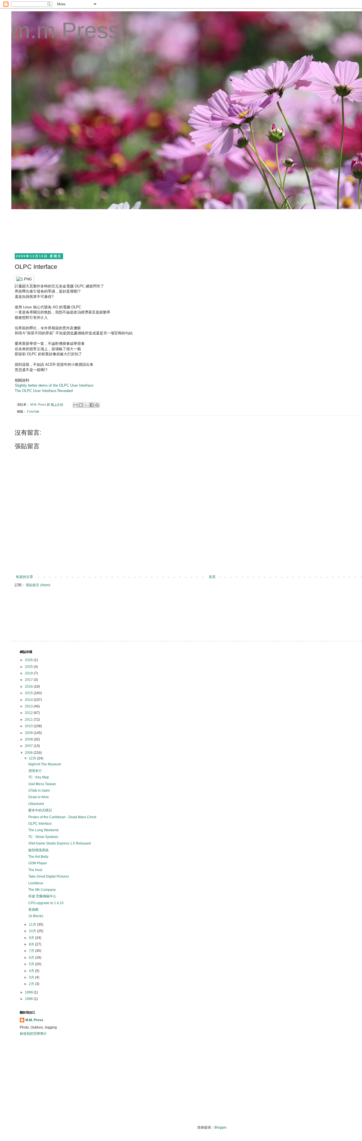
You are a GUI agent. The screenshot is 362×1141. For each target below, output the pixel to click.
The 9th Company (42, 890)
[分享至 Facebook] (91, 405)
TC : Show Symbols (43, 837)
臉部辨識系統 (38, 850)
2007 (29, 746)
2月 (32, 984)
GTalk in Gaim (39, 791)
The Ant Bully (38, 857)
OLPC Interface (40, 824)
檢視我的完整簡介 (33, 1034)
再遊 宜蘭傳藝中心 (42, 896)
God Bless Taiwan (42, 784)
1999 (29, 992)
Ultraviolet (36, 804)
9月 (32, 938)
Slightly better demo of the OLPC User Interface (54, 385)
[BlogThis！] (81, 405)
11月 (33, 924)
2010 (29, 726)
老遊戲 (33, 909)
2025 (29, 667)
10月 (33, 931)
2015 (29, 693)
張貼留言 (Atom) (38, 585)
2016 (29, 687)
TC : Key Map (38, 777)
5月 (32, 964)
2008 (29, 739)
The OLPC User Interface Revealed (44, 391)
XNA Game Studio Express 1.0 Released (59, 843)
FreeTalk (33, 411)
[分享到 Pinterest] (97, 405)
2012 (29, 713)
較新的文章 (24, 577)
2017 (29, 680)
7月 (32, 951)
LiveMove (35, 883)
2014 (29, 700)
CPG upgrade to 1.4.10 (46, 903)
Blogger (220, 1127)
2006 (29, 753)
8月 (32, 944)
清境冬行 (35, 771)
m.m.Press (65, 30)
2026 (29, 660)
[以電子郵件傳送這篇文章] (75, 405)
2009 (29, 733)
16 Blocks (35, 916)
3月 (32, 977)
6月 (32, 958)
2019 (29, 673)
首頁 (212, 577)
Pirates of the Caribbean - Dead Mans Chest (62, 817)
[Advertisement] (123, 230)
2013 (29, 706)
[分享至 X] (86, 405)
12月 (33, 758)
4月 (32, 971)
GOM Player (37, 863)
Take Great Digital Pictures (48, 876)
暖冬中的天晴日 (40, 810)
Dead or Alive (38, 797)
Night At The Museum (44, 764)
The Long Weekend (43, 830)
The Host (35, 870)
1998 (29, 999)
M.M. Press (34, 1020)
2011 (29, 720)
